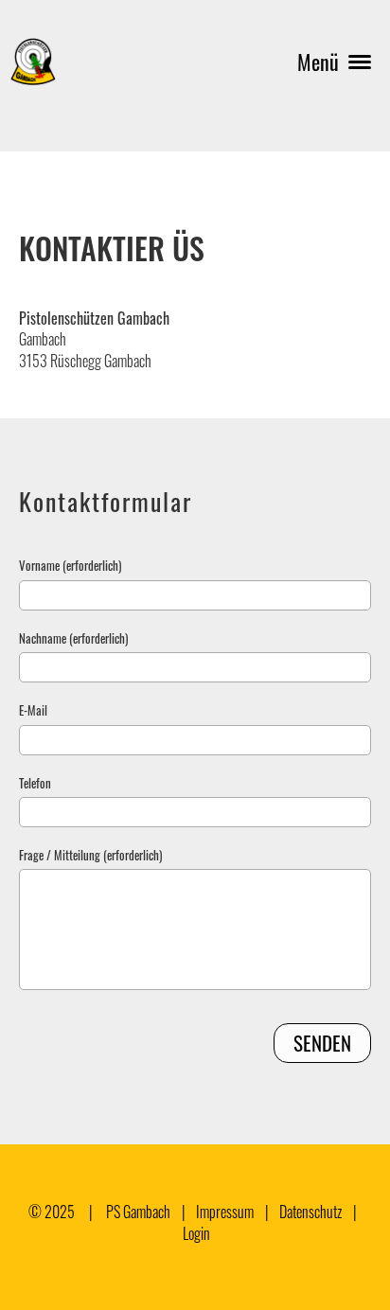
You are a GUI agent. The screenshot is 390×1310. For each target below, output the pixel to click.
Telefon (35, 782)
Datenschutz (310, 1211)
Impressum (225, 1211)
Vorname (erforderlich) (70, 565)
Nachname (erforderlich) (73, 637)
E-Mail (33, 709)
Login (196, 1233)
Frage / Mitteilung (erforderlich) (90, 854)
